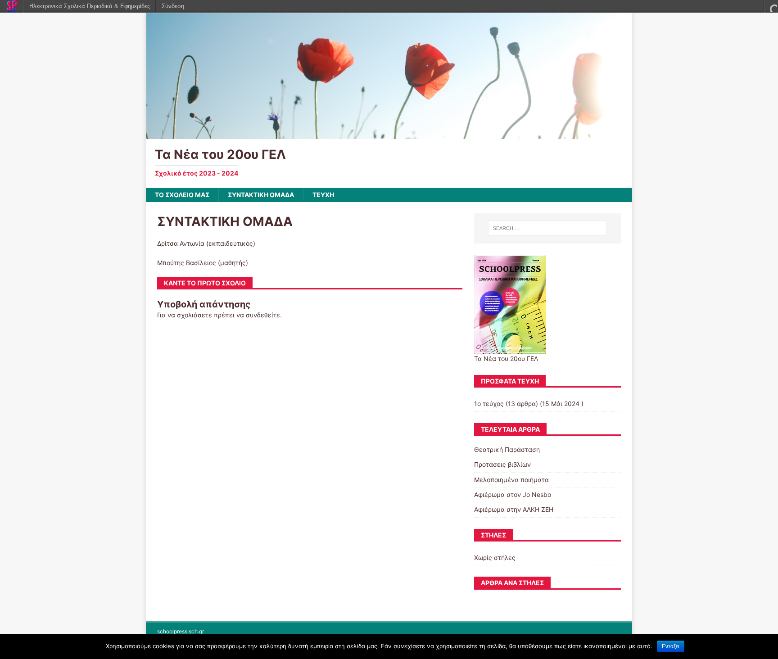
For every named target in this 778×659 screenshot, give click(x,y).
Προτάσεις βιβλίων (502, 464)
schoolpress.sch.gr (180, 631)
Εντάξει (670, 646)
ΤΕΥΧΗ (323, 195)
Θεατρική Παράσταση (507, 449)
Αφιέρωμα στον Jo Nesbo (512, 494)
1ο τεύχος (489, 403)
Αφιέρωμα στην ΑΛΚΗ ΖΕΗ (513, 509)
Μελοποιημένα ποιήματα (511, 479)
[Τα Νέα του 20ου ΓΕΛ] (389, 134)
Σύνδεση (173, 6)
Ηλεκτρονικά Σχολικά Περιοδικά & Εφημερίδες (89, 6)
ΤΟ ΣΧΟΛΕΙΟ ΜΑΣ (182, 195)
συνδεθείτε (263, 315)
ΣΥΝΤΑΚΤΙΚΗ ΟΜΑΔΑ (261, 195)
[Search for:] (547, 228)
